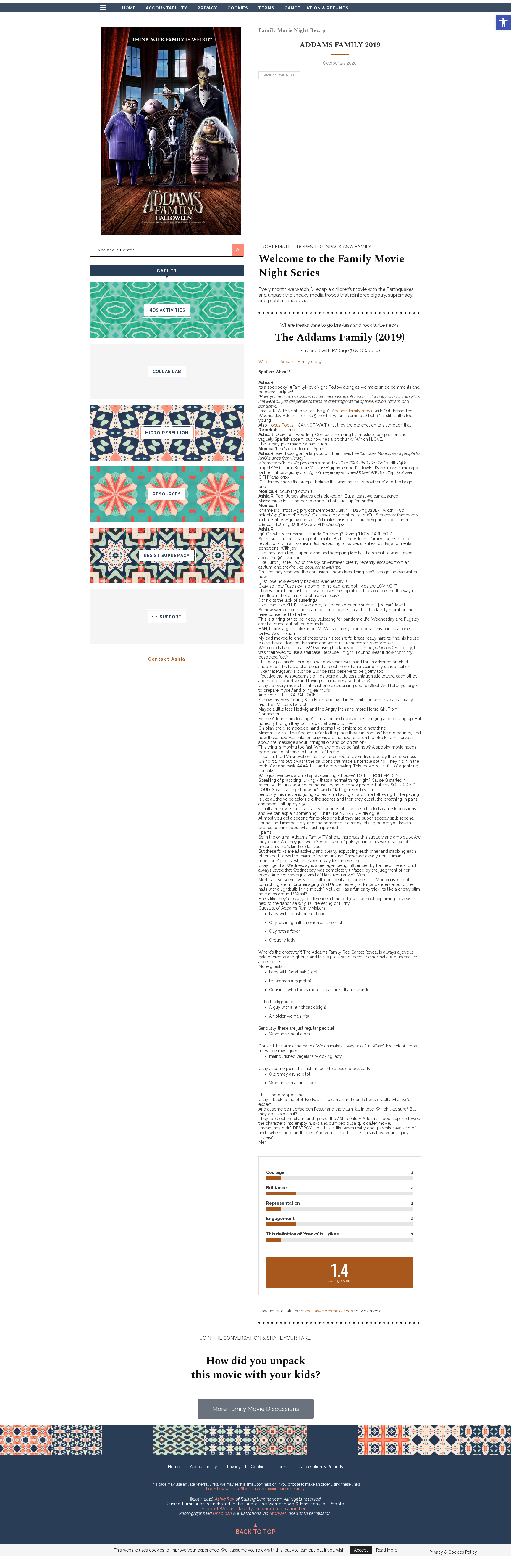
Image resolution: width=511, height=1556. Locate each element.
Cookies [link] (237, 8)
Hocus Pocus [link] (281, 425)
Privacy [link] (207, 8)
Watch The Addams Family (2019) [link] (290, 361)
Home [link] (129, 8)
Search (238, 250)
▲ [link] (256, 1525)
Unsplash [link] (222, 1513)
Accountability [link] (166, 8)
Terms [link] (266, 8)
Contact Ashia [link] (167, 659)
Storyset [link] (278, 1513)
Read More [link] (386, 1550)
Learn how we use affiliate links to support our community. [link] (255, 1488)
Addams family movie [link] (353, 410)
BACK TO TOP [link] (255, 1531)
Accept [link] (361, 1550)
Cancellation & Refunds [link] (316, 8)
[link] (503, 22)
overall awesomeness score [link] (328, 1311)
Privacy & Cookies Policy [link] (453, 1552)
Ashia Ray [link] (225, 1499)
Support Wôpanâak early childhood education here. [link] (255, 1508)
